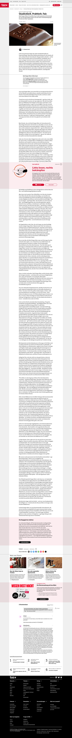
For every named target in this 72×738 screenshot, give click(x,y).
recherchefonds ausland (55, 688)
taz (13, 677)
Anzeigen (12, 725)
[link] (12, 5)
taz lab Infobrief (26, 709)
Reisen (11, 719)
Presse (38, 690)
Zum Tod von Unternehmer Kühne (28, 689)
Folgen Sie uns (52, 677)
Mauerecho (12, 709)
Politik (11, 683)
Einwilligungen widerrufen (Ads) (43, 732)
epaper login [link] (59, 1)
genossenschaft (53, 685)
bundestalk (12, 704)
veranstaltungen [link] (15, 1)
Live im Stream (40, 707)
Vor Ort (38, 705)
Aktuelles (38, 683)
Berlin (11, 692)
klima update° (12, 707)
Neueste (48, 604)
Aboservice (25, 721)
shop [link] (20, 1)
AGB (52, 731)
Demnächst (39, 704)
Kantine (11, 721)
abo (51, 683)
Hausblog (39, 685)
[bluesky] (59, 677)
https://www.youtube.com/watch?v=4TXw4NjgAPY (33, 622)
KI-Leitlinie (59, 729)
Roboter (25, 685)
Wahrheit (11, 695)
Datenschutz (43, 731)
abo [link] (49, 1)
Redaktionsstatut (44, 729)
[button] (61, 5)
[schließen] (61, 164)
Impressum (48, 731)
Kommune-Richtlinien (52, 729)
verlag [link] (11, 1)
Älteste (52, 604)
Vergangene (39, 709)
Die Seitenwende (40, 687)
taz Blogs (52, 704)
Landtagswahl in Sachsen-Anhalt (28, 693)
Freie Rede (12, 711)
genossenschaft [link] (53, 1)
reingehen (12, 712)
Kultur (11, 688)
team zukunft (25, 704)
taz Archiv (52, 709)
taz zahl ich (52, 687)
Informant (39, 731)
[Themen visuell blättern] (51, 5)
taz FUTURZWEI (53, 706)
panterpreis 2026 (53, 692)
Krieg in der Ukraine (27, 687)
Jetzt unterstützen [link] (24, 542)
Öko (10, 685)
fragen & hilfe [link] (23, 1)
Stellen (38, 688)
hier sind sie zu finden (31, 611)
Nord (11, 693)
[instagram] (61, 677)
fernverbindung (13, 705)
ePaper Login (26, 723)
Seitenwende (56, 731)
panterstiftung (53, 690)
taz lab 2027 (39, 711)
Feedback (25, 719)
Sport (11, 690)
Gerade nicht (57, 164)
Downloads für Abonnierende (29, 724)
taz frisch (25, 705)
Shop (11, 723)
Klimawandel (25, 683)
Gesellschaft (12, 687)
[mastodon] (56, 677)
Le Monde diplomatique (55, 707)
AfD (24, 695)
